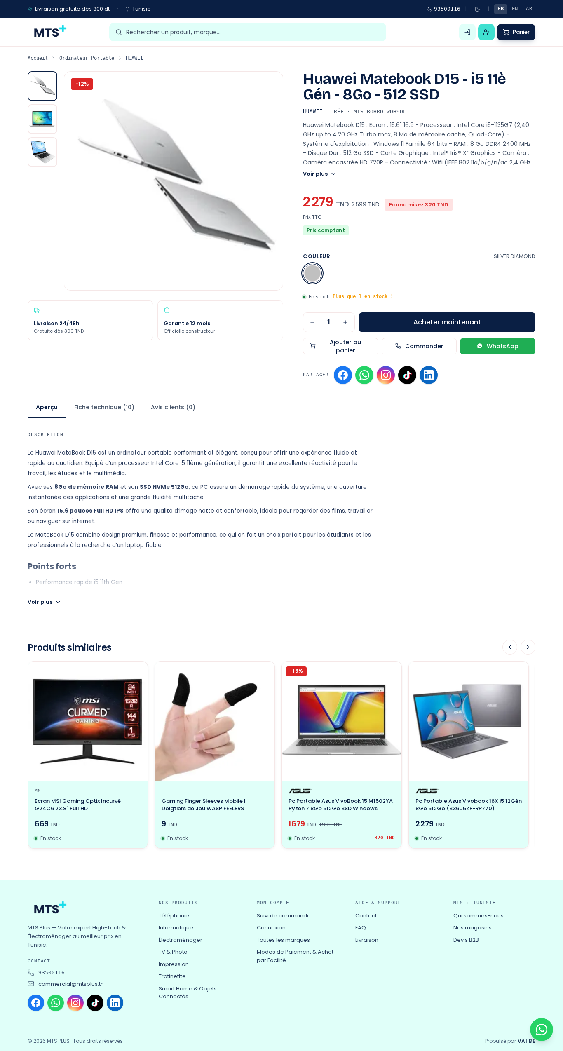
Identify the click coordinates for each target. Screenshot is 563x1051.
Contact (366, 916)
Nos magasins (472, 927)
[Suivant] (528, 647)
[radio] (312, 273)
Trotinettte (172, 976)
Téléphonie (174, 916)
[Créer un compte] (486, 32)
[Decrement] (312, 322)
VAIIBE (526, 1041)
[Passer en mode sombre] (477, 9)
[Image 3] (42, 152)
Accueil (38, 58)
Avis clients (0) (173, 407)
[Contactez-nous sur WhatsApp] (541, 1029)
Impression (174, 964)
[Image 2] (42, 119)
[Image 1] (42, 86)
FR (500, 9)
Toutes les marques (283, 940)
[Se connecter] (467, 32)
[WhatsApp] (364, 375)
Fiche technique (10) (104, 407)
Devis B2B (466, 940)
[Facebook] (343, 375)
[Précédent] (509, 647)
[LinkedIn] (429, 375)
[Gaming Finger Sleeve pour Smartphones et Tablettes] (214, 721)
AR (529, 9)
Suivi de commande (284, 916)
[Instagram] (386, 375)
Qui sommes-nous (478, 916)
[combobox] (253, 32)
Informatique (176, 927)
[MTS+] (49, 32)
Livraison (366, 940)
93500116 (447, 9)
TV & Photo (173, 952)
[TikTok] (407, 375)
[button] (173, 181)
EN (515, 9)
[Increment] (345, 322)
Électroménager (180, 940)
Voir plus (315, 174)
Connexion (271, 927)
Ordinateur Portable (86, 58)
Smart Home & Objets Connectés (188, 993)
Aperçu (47, 407)
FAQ (360, 927)
